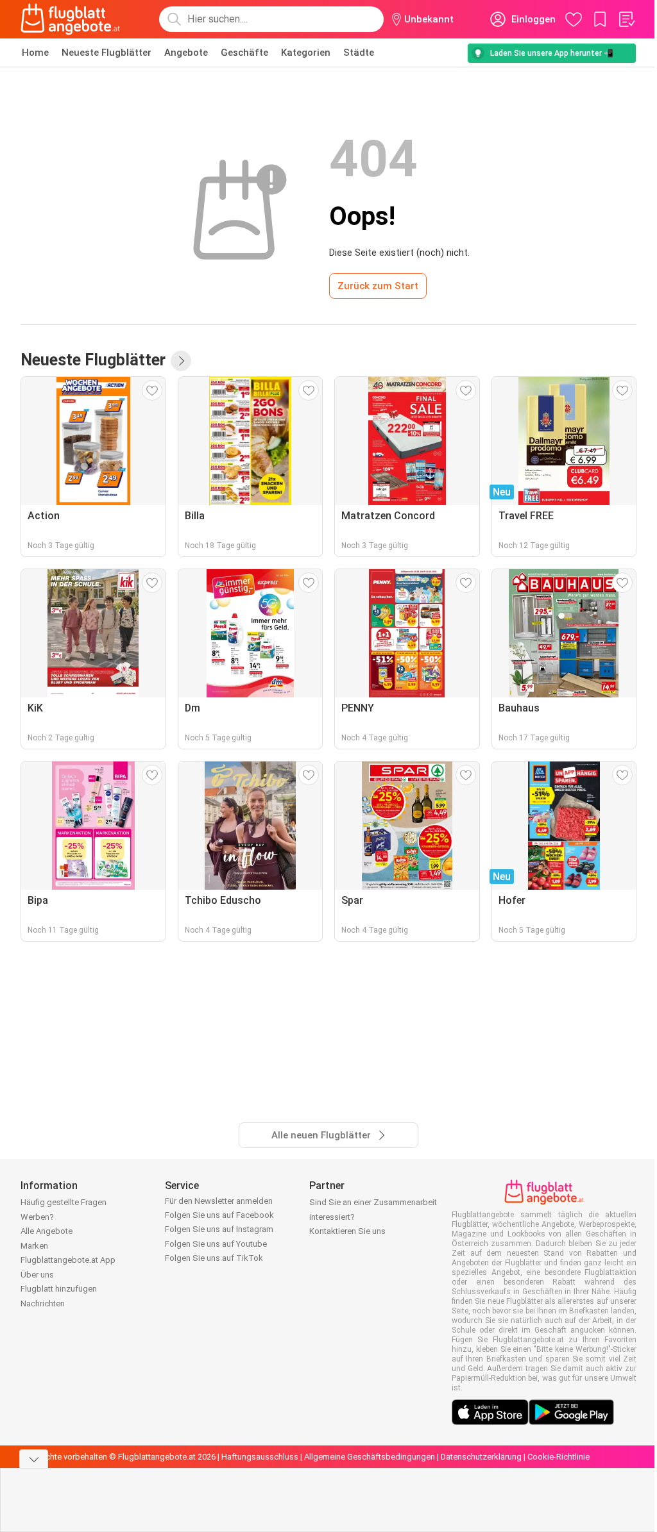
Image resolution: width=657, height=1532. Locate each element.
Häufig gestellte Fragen (64, 1202)
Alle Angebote (47, 1231)
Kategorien (305, 52)
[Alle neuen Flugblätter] (181, 361)
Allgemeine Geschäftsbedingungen (369, 1456)
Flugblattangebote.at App (68, 1260)
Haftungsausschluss (259, 1456)
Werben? (37, 1217)
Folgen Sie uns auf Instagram (219, 1229)
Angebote (186, 52)
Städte (358, 52)
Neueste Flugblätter (106, 52)
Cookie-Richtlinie (558, 1456)
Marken (34, 1246)
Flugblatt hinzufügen (59, 1289)
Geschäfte (244, 52)
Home (35, 52)
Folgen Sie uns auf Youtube (216, 1244)
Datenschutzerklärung (481, 1456)
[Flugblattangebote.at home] (70, 19)
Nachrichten (43, 1303)
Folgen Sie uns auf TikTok (214, 1258)
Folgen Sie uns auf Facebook (219, 1215)
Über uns (37, 1274)
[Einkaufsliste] (626, 19)
